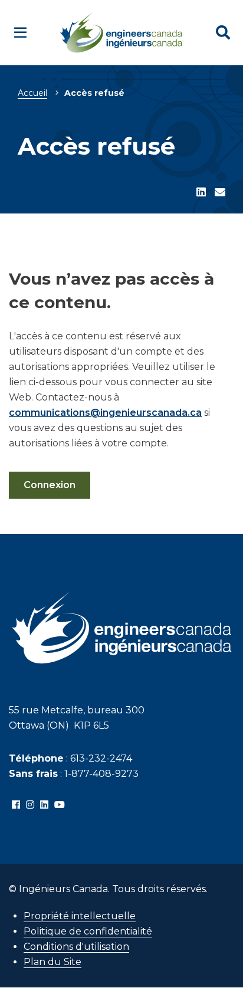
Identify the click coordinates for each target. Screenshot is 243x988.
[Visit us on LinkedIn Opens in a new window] (44, 805)
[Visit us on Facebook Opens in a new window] (16, 805)
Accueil (32, 93)
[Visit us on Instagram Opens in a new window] (30, 805)
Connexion (49, 484)
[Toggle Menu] (20, 32)
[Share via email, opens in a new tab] (220, 193)
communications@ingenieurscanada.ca (105, 412)
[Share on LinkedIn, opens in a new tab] (201, 193)
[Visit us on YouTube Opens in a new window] (59, 805)
